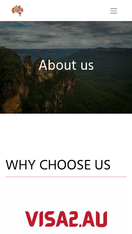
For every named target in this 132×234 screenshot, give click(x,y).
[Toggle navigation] (113, 10)
